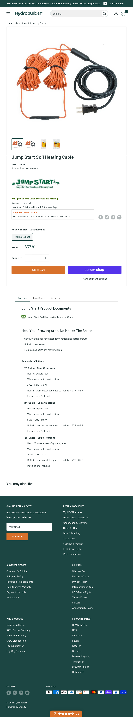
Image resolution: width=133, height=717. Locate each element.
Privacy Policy (79, 581)
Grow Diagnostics (90, 3)
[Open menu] (8, 13)
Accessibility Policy (82, 607)
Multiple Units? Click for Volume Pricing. (35, 198)
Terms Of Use (79, 597)
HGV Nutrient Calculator (76, 517)
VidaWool (77, 635)
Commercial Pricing (17, 571)
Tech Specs (39, 297)
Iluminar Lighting (81, 656)
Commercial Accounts (48, 3)
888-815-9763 (13, 3)
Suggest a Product (73, 543)
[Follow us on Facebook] (8, 692)
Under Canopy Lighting (75, 522)
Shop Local (69, 538)
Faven (75, 640)
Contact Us (28, 3)
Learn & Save (116, 3)
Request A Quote (15, 624)
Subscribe (17, 536)
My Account (12, 597)
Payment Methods (16, 592)
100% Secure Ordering (18, 630)
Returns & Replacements (19, 581)
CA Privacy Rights (81, 592)
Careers (76, 602)
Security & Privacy (16, 635)
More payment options (95, 278)
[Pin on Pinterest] (107, 216)
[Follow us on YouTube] (27, 692)
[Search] (105, 13)
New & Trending (71, 533)
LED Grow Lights (72, 548)
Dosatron (77, 651)
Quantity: (17, 257)
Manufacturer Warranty (18, 586)
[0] (123, 13)
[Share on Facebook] (100, 216)
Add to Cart (38, 269)
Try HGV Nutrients (72, 512)
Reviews (55, 297)
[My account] (116, 13)
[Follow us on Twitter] (15, 692)
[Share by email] (119, 216)
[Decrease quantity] (28, 258)
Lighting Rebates (15, 651)
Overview (23, 297)
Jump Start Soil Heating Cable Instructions (50, 317)
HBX (74, 630)
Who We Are (78, 571)
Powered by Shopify (16, 706)
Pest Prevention (72, 554)
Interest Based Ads (82, 586)
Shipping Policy (14, 576)
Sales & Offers (70, 527)
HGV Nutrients (80, 624)
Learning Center (70, 3)
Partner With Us (80, 576)
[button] (66, 714)
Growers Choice (80, 666)
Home (9, 23)
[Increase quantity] (45, 258)
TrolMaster (78, 661)
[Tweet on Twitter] (113, 216)
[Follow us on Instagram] (21, 692)
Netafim (76, 645)
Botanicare (78, 671)
